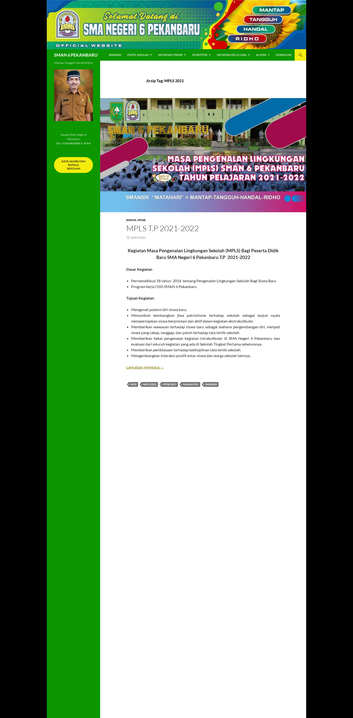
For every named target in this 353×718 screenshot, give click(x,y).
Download (284, 54)
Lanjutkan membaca (145, 367)
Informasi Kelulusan (231, 54)
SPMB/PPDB (199, 54)
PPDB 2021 (169, 384)
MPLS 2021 (149, 384)
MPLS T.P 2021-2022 (162, 228)
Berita (131, 220)
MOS (133, 384)
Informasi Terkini (170, 54)
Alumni (261, 54)
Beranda (115, 54)
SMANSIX (211, 384)
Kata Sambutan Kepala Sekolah (73, 164)
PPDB (142, 220)
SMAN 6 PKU (191, 384)
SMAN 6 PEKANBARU (75, 55)
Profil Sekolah (138, 54)
